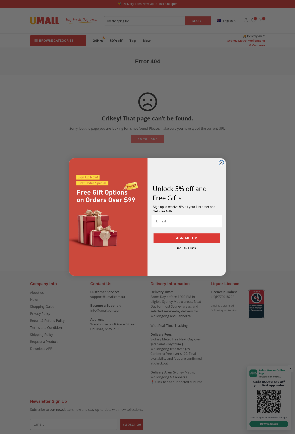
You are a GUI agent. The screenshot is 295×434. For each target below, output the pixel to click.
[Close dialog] (221, 162)
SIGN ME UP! (187, 238)
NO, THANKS (186, 248)
